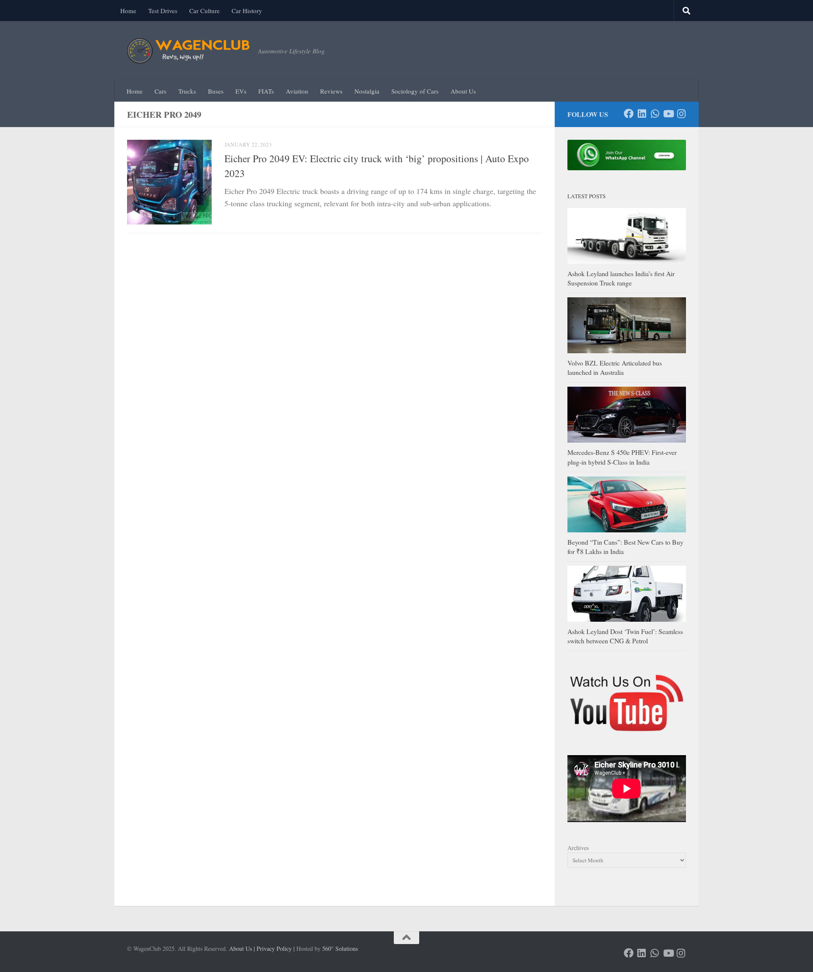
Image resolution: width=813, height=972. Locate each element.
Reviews (331, 91)
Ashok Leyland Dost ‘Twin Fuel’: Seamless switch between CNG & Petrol (625, 636)
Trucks (187, 91)
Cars (160, 91)
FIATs (266, 91)
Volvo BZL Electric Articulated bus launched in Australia (614, 367)
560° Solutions (340, 948)
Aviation (297, 91)
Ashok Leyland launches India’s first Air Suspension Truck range (621, 278)
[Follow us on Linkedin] (642, 114)
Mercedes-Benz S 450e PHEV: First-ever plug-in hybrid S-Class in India (622, 457)
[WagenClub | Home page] (188, 51)
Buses (216, 91)
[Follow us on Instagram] (681, 114)
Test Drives (162, 10)
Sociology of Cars (415, 91)
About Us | (242, 948)
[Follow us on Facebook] (628, 114)
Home (128, 10)
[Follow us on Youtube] (668, 114)
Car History (247, 10)
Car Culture (204, 10)
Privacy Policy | (276, 948)
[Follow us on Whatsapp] (655, 114)
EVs (240, 91)
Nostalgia (366, 91)
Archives (578, 848)
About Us (463, 91)
